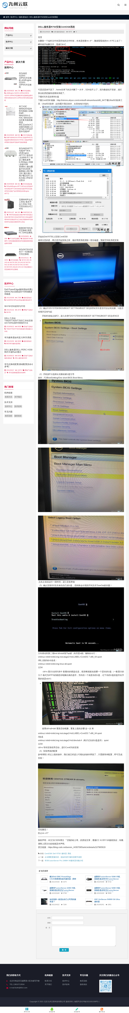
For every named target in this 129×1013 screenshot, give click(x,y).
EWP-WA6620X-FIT (13, 137)
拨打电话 (102, 1011)
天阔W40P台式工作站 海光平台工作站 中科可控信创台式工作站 (26, 204)
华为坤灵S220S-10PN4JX (15, 98)
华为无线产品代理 (12, 191)
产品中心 (8, 62)
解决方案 (20, 62)
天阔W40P (26, 219)
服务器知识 (23, 17)
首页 (7, 17)
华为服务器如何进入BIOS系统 (17, 337)
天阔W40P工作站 (19, 222)
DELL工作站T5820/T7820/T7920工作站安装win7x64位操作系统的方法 (18, 320)
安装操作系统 (24, 329)
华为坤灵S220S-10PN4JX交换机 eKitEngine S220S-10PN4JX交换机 (25, 80)
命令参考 (22, 373)
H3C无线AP (24, 137)
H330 (25, 358)
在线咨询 (52, 1011)
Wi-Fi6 (8, 312)
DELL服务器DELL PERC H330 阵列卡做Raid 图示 (18, 351)
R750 (58, 853)
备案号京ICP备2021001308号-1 (87, 1002)
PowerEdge (19, 300)
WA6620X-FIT (17, 140)
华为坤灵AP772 (9, 189)
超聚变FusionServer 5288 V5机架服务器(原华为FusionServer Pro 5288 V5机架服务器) (107, 879)
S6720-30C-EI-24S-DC (18, 262)
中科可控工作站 (12, 217)
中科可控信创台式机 (15, 215)
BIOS (8, 343)
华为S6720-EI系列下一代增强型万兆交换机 (26, 251)
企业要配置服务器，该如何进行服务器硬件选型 (63, 857)
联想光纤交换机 (21, 241)
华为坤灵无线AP (20, 189)
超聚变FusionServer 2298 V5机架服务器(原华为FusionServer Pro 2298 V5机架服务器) (62, 890)
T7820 (13, 329)
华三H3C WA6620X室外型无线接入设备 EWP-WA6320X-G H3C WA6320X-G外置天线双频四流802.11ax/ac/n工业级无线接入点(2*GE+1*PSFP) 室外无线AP (26, 118)
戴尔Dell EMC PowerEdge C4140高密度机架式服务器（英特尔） (63, 879)
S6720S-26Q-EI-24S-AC (15, 267)
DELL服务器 (19, 358)
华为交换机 (27, 91)
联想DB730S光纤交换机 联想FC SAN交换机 (26, 230)
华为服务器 (13, 343)
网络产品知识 (28, 310)
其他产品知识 (28, 326)
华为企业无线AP (27, 186)
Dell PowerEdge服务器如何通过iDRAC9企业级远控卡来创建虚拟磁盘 (18, 291)
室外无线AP (10, 142)
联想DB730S (27, 238)
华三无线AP (26, 140)
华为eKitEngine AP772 (14, 186)
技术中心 (14, 17)
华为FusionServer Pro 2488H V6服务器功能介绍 (64, 861)
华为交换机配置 (14, 373)
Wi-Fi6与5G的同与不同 (14, 306)
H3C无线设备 (27, 135)
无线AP (17, 142)
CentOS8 (48, 853)
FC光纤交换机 (15, 238)
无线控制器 (23, 142)
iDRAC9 (12, 300)
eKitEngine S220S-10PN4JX (16, 93)
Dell (54, 853)
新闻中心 (8, 67)
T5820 (8, 329)
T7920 (17, 329)
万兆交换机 (27, 267)
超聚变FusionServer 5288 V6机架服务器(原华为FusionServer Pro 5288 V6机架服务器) (107, 890)
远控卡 (29, 300)
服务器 (64, 853)
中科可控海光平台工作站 (14, 219)
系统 (69, 853)
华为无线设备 (27, 184)
